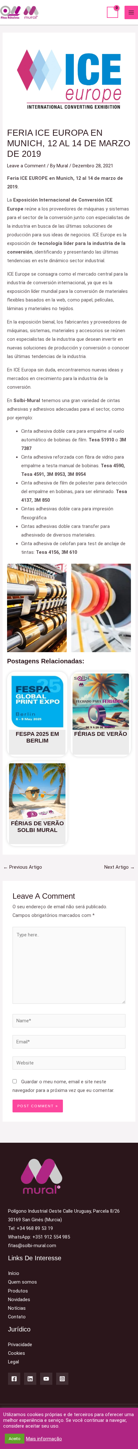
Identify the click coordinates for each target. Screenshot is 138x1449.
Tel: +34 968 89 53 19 (30, 1228)
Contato (17, 1317)
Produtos (18, 1291)
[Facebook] (14, 1379)
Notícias (17, 1308)
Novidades (19, 1299)
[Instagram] (62, 1379)
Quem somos (22, 1282)
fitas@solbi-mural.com (32, 1245)
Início (13, 1273)
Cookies (16, 1353)
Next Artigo (119, 867)
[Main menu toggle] (131, 12)
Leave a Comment (26, 166)
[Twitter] (30, 1379)
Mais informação (44, 1439)
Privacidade (20, 1344)
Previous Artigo (22, 867)
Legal (13, 1362)
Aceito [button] (15, 1438)
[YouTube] (46, 1379)
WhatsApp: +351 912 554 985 (39, 1237)
